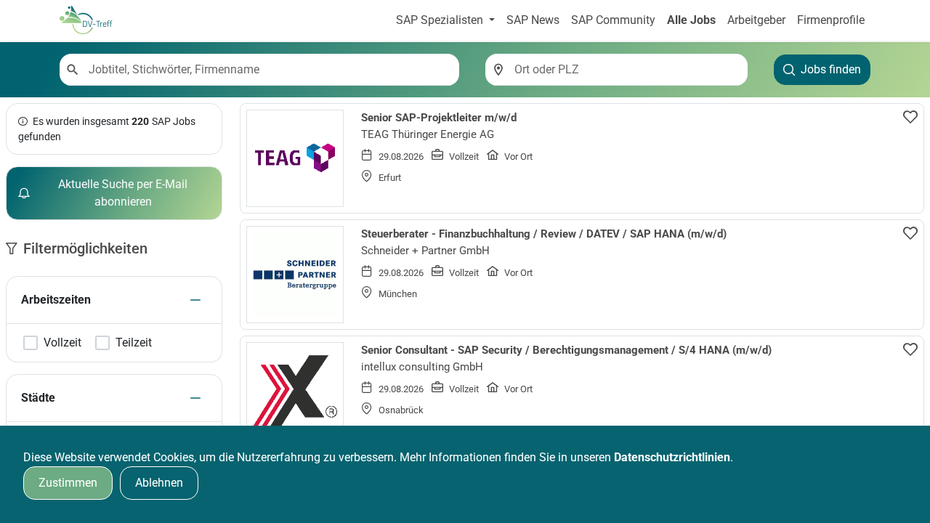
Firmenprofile (831, 20)
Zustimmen (68, 483)
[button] (195, 300)
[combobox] (268, 69)
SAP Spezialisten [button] (441, 20)
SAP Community (613, 20)
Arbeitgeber (756, 20)
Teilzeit (134, 343)
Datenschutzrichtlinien (672, 457)
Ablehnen (159, 483)
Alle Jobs (691, 20)
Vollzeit (62, 343)
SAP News (532, 20)
